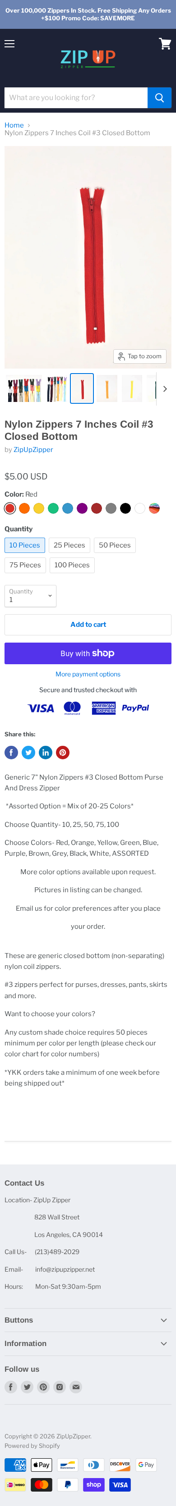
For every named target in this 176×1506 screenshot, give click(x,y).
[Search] (159, 97)
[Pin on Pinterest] (62, 752)
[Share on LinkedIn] (45, 752)
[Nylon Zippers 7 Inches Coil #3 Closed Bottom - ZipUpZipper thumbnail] (24, 388)
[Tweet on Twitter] (28, 752)
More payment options (88, 674)
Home (14, 125)
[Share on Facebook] (11, 752)
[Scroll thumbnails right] (163, 389)
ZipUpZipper (33, 450)
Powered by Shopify (32, 1445)
